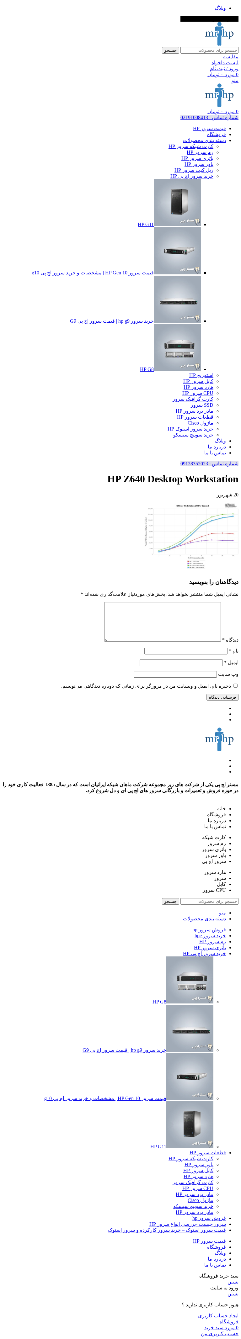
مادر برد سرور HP (194, 411)
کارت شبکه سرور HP (191, 146)
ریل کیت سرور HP (193, 170)
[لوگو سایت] (219, 44)
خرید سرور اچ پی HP (191, 176)
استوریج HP (201, 375)
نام (233, 651)
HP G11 (146, 224)
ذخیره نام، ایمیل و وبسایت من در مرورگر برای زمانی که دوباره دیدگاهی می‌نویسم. (146, 686)
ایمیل (231, 662)
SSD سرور (202, 405)
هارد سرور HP (198, 387)
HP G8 (147, 369)
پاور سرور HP (199, 164)
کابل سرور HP (198, 381)
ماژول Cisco (200, 423)
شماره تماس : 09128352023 (209, 463)
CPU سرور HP (197, 393)
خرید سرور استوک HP (190, 428)
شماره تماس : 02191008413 (209, 117)
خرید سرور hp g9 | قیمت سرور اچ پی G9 (112, 321)
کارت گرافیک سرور (193, 399)
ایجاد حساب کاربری (218, 1315)
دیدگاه (230, 640)
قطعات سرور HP (195, 417)
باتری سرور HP (197, 158)
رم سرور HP (200, 152)
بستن (233, 1281)
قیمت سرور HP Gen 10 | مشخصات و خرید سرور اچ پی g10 (93, 272)
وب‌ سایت (228, 674)
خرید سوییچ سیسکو (193, 434)
